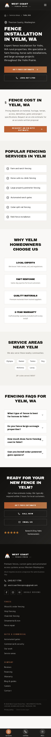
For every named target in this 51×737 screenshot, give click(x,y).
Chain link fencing (11, 616)
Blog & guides (10, 681)
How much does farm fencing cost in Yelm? (24, 440)
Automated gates (12, 639)
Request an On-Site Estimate (23, 129)
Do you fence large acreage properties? (23, 427)
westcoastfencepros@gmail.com (23, 585)
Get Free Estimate (23, 69)
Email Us (28, 522)
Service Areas (14, 15)
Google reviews (32, 592)
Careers (7, 686)
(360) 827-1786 (27, 78)
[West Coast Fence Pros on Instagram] (13, 592)
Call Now (27, 514)
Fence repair (9, 625)
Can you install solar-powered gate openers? (24, 453)
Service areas (10, 653)
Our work (8, 649)
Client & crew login (22, 710)
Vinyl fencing (10, 611)
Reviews (7, 667)
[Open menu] (45, 5)
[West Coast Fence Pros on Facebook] (6, 592)
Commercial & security (14, 644)
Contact (8, 691)
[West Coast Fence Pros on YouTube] (19, 592)
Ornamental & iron (12, 621)
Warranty (8, 676)
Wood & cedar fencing (14, 606)
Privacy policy (8, 710)
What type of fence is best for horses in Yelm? (22, 415)
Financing (8, 672)
